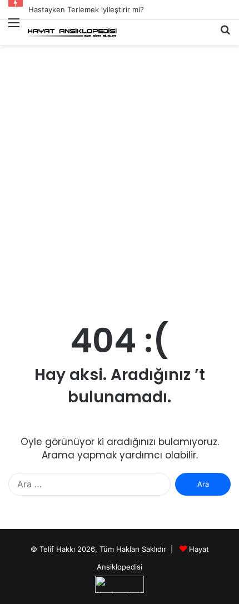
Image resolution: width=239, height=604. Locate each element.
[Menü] (13, 29)
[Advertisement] (119, 181)
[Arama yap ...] (225, 34)
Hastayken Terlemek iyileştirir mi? (86, 9)
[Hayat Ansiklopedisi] (72, 32)
